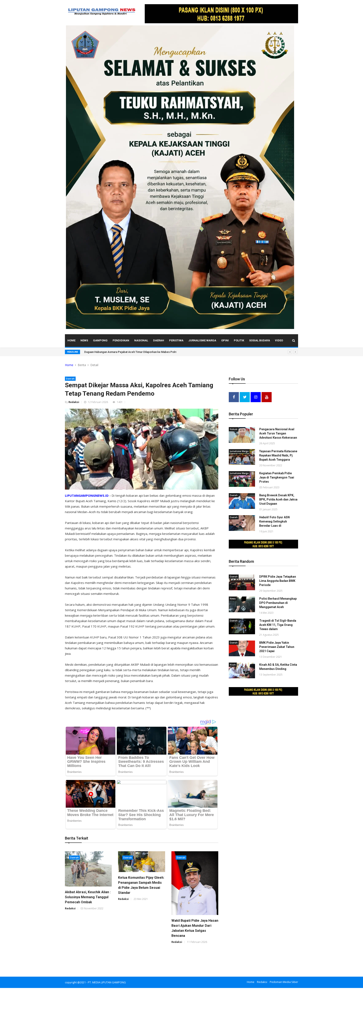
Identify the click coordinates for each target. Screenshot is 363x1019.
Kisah (233, 664)
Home (71, 340)
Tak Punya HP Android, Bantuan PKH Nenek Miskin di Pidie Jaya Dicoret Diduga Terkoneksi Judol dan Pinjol (151, 352)
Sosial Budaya (259, 340)
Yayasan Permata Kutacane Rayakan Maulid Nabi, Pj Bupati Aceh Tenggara (278, 455)
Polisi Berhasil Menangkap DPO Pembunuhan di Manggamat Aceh (278, 603)
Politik (239, 340)
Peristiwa (176, 340)
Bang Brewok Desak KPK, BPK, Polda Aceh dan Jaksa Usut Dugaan (278, 499)
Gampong (100, 340)
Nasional (141, 340)
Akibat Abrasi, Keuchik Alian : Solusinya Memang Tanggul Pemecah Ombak (88, 897)
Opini (225, 340)
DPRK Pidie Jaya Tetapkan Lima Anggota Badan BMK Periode (277, 581)
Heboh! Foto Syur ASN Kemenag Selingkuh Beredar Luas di (274, 521)
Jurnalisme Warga (202, 340)
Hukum (233, 429)
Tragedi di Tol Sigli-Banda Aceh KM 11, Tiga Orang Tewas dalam (277, 625)
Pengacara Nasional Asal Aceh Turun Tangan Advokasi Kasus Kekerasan (278, 433)
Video (279, 340)
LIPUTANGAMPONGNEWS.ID (87, 495)
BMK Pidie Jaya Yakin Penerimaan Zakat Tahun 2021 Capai (276, 647)
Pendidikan (121, 340)
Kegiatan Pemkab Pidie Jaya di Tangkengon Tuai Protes (276, 477)
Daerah (158, 340)
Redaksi (73, 402)
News (84, 340)
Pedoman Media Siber (284, 982)
